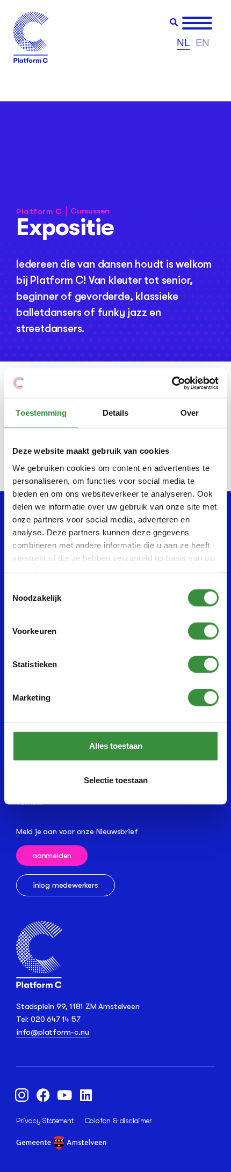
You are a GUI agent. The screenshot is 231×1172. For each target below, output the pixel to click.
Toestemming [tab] (41, 412)
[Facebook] (43, 1094)
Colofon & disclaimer (118, 1120)
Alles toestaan (115, 745)
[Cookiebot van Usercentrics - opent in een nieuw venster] (172, 383)
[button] (174, 22)
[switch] (203, 631)
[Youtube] (64, 1094)
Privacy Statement (45, 1120)
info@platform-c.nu (52, 1032)
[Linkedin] (86, 1094)
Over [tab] (190, 412)
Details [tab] (116, 412)
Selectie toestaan (116, 780)
